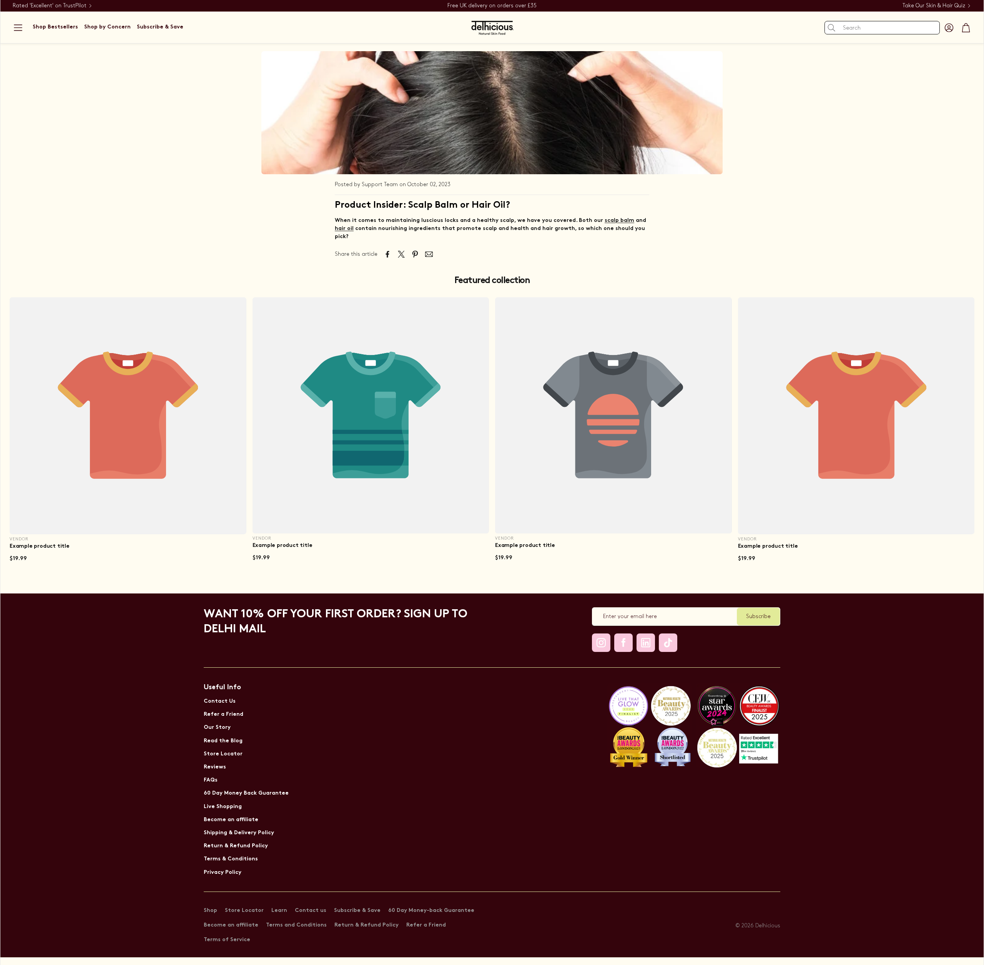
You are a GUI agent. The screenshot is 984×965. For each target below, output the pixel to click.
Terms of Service (227, 939)
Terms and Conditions (296, 925)
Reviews (215, 767)
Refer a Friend (223, 714)
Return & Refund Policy (236, 845)
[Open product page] (128, 415)
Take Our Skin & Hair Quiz (934, 5)
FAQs (211, 780)
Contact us (310, 910)
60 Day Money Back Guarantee (246, 793)
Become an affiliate (231, 819)
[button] (18, 28)
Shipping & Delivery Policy (239, 832)
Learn (279, 910)
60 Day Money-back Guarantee (431, 910)
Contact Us (220, 701)
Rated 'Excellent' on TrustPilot (49, 5)
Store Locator (223, 754)
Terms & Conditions (231, 859)
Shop (210, 910)
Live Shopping (223, 806)
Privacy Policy (222, 872)
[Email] (429, 254)
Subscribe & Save (357, 910)
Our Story (217, 727)
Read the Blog (223, 740)
